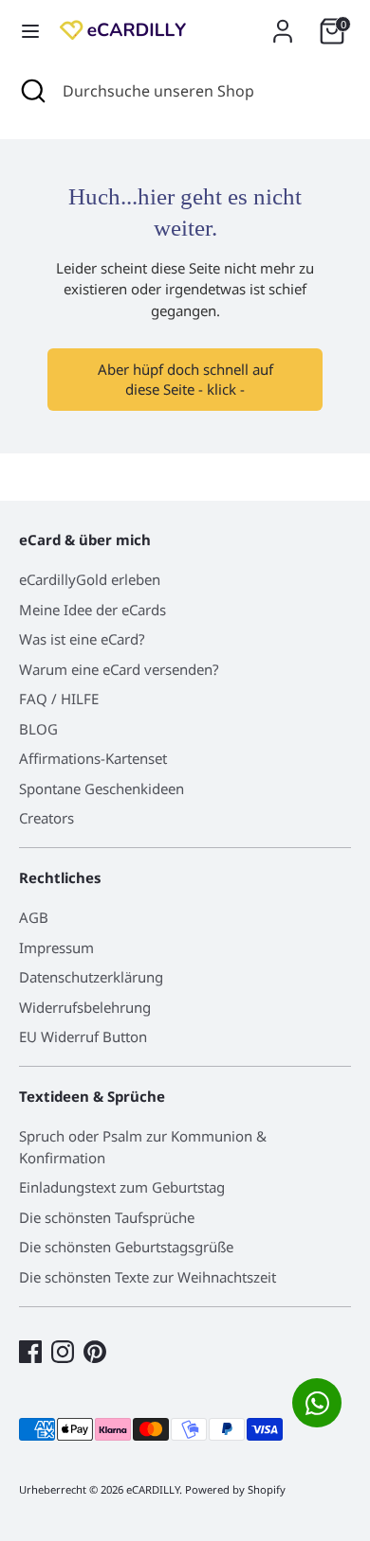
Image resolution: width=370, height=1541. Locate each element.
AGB (33, 917)
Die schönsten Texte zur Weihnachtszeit (147, 1276)
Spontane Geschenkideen (101, 788)
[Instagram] (62, 1351)
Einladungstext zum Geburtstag (122, 1187)
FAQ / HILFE (59, 698)
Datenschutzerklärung (91, 976)
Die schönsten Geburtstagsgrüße (126, 1246)
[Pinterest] (94, 1351)
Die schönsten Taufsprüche (106, 1217)
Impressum (56, 947)
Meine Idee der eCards (92, 609)
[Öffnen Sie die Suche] (31, 91)
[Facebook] (30, 1351)
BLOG (38, 728)
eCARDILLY (152, 1489)
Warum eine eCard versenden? (119, 669)
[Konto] (283, 22)
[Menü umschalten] (30, 31)
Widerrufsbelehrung (85, 1007)
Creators (46, 817)
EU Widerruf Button (83, 1036)
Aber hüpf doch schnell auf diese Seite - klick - (185, 379)
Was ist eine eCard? (82, 638)
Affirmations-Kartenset (93, 758)
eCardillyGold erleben (89, 579)
